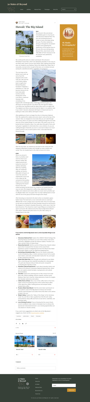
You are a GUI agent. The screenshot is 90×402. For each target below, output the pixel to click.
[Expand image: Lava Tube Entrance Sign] (41, 139)
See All (54, 333)
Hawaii (32, 316)
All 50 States (18, 319)
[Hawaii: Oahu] (47, 341)
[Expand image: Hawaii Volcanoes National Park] (20, 139)
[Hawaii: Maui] (24, 341)
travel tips (19, 316)
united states (26, 316)
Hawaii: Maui (19, 349)
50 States (12, 4)
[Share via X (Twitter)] (19, 323)
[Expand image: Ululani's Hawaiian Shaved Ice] (22, 221)
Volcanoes (38, 316)
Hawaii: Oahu (42, 349)
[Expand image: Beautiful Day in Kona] (35, 221)
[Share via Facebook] (16, 323)
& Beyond (22, 4)
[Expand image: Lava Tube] (51, 139)
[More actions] (55, 22)
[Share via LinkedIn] (22, 323)
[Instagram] (27, 384)
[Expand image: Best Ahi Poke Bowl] (49, 221)
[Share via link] (26, 323)
